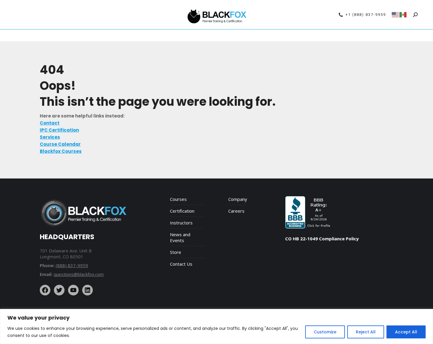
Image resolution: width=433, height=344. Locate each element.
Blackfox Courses (200, 35)
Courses (178, 199)
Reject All (366, 332)
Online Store (289, 35)
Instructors (181, 223)
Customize (325, 332)
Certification (182, 211)
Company (237, 199)
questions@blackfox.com (79, 274)
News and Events (180, 237)
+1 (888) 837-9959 (366, 14)
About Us (259, 35)
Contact (316, 35)
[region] (216, 326)
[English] (395, 14)
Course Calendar (116, 35)
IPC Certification (158, 35)
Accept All (406, 332)
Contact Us (181, 264)
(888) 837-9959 (72, 265)
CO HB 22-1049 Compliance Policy (322, 239)
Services (234, 35)
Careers (236, 211)
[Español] (403, 14)
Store (175, 252)
